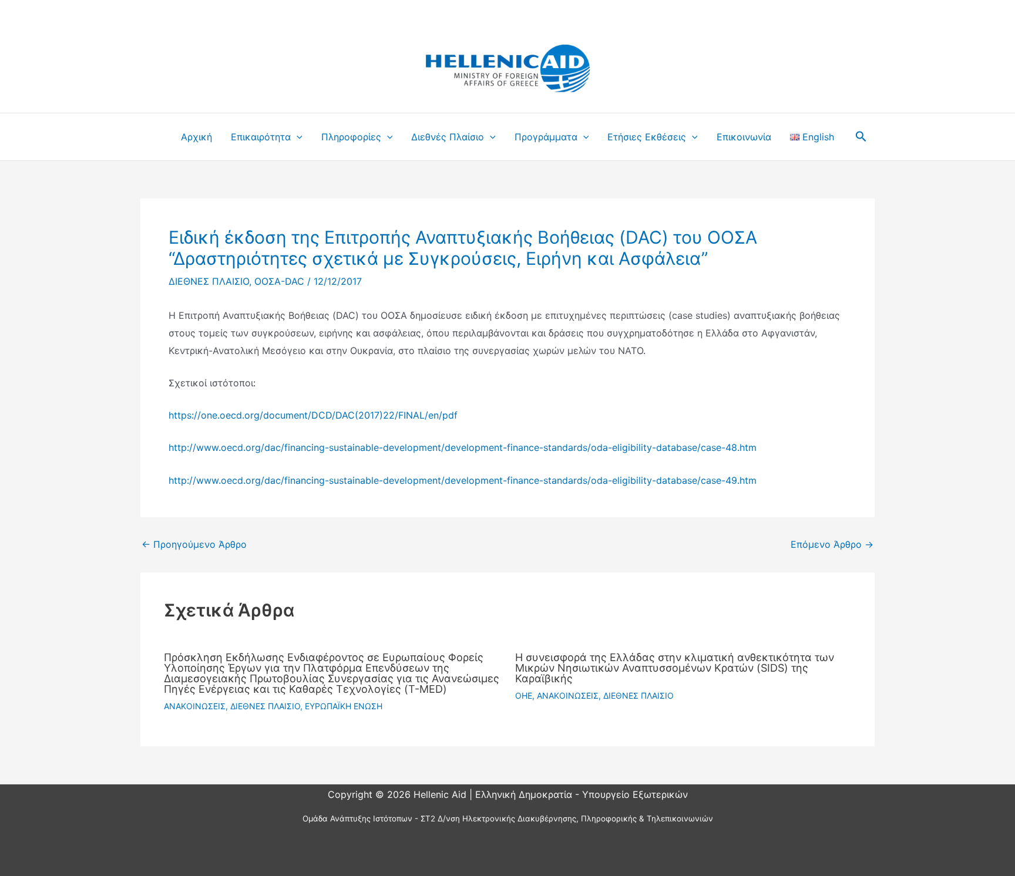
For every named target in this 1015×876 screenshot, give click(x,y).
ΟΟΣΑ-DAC (279, 281)
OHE (523, 695)
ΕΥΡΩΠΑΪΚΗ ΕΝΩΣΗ (343, 706)
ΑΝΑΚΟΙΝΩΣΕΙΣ (195, 706)
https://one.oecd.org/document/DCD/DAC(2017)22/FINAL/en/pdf (313, 415)
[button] (297, 136)
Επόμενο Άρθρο (832, 544)
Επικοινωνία (744, 137)
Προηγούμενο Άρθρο (194, 544)
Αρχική (196, 137)
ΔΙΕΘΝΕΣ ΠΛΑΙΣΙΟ (209, 281)
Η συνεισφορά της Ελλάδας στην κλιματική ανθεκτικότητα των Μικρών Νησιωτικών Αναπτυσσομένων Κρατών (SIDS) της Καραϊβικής (674, 668)
